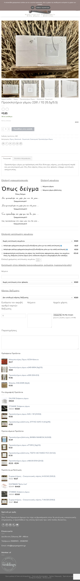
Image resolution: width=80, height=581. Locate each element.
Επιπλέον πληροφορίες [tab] (22, 158)
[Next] (74, 49)
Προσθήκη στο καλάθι (23, 129)
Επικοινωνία (47, 577)
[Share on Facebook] (6, 143)
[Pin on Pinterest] (17, 143)
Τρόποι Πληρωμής (55, 576)
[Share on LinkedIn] (20, 143)
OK (33, 7)
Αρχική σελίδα (6, 99)
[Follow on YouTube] (17, 525)
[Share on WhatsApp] (3, 143)
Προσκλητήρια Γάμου (27, 99)
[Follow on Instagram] (6, 525)
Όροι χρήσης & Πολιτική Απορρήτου (18, 576)
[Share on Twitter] (10, 143)
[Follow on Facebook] (3, 525)
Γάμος (16, 99)
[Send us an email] (10, 525)
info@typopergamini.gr (16, 546)
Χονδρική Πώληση (35, 577)
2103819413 (14, 541)
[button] (4, 76)
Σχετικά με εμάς (68, 576)
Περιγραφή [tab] (7, 158)
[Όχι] (77, 5)
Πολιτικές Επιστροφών (40, 576)
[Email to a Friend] (13, 143)
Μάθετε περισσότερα (42, 7)
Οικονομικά (34, 139)
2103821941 (24, 541)
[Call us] (13, 525)
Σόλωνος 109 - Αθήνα (19, 537)
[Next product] (3, 109)
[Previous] (5, 49)
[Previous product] (7, 109)
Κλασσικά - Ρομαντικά (44, 99)
